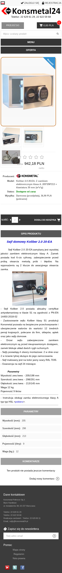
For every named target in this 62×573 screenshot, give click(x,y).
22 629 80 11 (35, 518)
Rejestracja (53, 3)
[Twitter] (15, 567)
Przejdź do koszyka (12, 26)
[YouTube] (7, 567)
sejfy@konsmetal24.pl (18, 521)
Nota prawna (19, 558)
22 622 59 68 (16, 515)
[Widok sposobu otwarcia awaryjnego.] (29, 305)
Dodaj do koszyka (45, 220)
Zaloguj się (31, 3)
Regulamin (19, 554)
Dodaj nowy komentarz (41, 478)
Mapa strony (19, 550)
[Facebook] (22, 567)
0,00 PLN (48, 25)
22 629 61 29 (16, 512)
